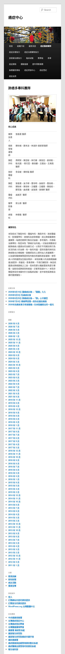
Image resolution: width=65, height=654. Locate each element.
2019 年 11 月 (14, 399)
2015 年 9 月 (13, 482)
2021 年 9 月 (13, 393)
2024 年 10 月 (14, 352)
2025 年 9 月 (13, 345)
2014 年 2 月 (13, 520)
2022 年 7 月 (13, 387)
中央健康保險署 (15, 617)
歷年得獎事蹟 (37, 64)
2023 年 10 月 (14, 364)
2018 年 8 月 (13, 415)
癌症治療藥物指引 (31, 52)
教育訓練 (12, 576)
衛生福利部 (13, 649)
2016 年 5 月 (13, 472)
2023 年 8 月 (13, 371)
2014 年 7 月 (13, 507)
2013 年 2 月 (13, 552)
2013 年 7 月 (13, 539)
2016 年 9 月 (13, 460)
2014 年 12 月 (14, 495)
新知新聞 (12, 579)
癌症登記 (43, 70)
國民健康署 (13, 639)
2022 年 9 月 (13, 383)
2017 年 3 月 (13, 447)
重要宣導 (12, 585)
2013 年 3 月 (13, 549)
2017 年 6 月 (13, 438)
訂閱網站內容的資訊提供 (19, 600)
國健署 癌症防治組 (16, 630)
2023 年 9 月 (13, 368)
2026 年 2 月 (13, 332)
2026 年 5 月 (13, 329)
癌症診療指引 (14, 52)
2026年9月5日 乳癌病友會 (19, 294)
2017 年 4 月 (13, 444)
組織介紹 (20, 46)
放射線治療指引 (15, 58)
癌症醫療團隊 (45, 46)
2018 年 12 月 (14, 409)
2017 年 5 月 (13, 441)
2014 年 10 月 (14, 501)
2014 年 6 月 (13, 511)
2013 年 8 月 (13, 536)
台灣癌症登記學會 (16, 623)
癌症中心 (15, 17)
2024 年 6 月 (13, 358)
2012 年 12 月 (14, 555)
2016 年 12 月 (14, 450)
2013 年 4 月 (13, 546)
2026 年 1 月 (13, 336)
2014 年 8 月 (13, 504)
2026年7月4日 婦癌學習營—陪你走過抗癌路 (27, 301)
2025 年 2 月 (13, 348)
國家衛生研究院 (15, 633)
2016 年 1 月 (13, 479)
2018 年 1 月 (13, 425)
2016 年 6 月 (13, 469)
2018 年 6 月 (13, 418)
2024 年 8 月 (13, 355)
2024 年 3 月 (13, 361)
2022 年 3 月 (13, 390)
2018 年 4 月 (13, 422)
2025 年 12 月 (14, 339)
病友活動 (12, 582)
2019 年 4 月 (13, 406)
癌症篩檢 (12, 64)
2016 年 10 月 (14, 457)
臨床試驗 (29, 58)
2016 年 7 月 (13, 466)
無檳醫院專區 (14, 70)
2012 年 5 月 (13, 561)
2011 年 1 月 (13, 565)
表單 (49, 58)
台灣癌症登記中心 (16, 620)
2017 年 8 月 (13, 431)
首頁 (11, 46)
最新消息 (32, 46)
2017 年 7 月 (13, 434)
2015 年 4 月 (13, 488)
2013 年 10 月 (14, 530)
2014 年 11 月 (14, 498)
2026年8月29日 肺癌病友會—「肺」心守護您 (28, 298)
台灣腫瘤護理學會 (16, 627)
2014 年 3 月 (13, 517)
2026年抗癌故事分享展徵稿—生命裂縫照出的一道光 (31, 304)
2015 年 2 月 (13, 492)
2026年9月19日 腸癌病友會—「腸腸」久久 (27, 291)
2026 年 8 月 (13, 323)
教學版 (40, 58)
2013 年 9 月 (13, 533)
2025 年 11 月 (14, 342)
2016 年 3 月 (13, 476)
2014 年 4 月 (13, 514)
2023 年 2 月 (13, 380)
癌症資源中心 (29, 70)
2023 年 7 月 (13, 374)
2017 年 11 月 (14, 428)
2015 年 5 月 (13, 485)
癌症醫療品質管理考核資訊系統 (22, 646)
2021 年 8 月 (13, 396)
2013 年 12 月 (14, 523)
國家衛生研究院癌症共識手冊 (21, 636)
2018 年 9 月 (13, 412)
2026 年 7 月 (13, 326)
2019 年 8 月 (13, 402)
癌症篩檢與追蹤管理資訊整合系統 (23, 643)
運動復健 (24, 64)
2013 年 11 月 (14, 527)
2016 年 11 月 (14, 453)
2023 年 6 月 (13, 377)
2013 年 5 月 (13, 543)
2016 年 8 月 (13, 463)
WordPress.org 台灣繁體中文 (21, 606)
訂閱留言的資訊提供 (17, 603)
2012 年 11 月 (14, 558)
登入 (10, 596)
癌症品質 (12, 76)
